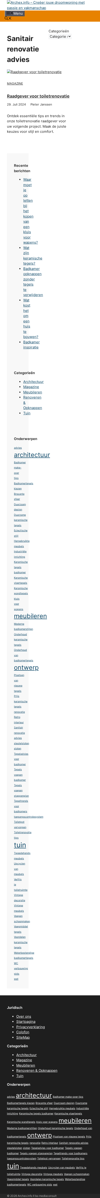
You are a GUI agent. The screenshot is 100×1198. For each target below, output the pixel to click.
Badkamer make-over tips (68, 1096)
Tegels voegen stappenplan (21, 790)
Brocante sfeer (44, 1103)
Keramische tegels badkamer (21, 567)
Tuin (26, 413)
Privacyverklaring (30, 1027)
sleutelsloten (21, 743)
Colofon (22, 1032)
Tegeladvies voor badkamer (47, 1148)
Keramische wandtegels (21, 1121)
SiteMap (23, 1037)
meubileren (30, 616)
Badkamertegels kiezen (21, 1103)
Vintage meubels (53, 1174)
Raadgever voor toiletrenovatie (38, 96)
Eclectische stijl (39, 1108)
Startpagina (25, 1021)
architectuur (32, 455)
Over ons (23, 1016)
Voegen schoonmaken (76, 1174)
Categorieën (59, 31)
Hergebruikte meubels (62, 1108)
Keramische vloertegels (68, 1113)
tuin (20, 845)
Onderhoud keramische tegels (20, 639)
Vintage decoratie (31, 1174)
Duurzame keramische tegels (20, 520)
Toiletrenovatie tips (73, 1158)
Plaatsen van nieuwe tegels (69, 1136)
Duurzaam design (64, 1103)
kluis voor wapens (18, 604)
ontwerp (26, 667)
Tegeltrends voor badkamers (70, 1153)
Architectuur (33, 381)
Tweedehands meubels (33, 1167)
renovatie (19, 711)
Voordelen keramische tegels (20, 942)
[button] (8, 19)
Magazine (15, 83)
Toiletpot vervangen (49, 1158)
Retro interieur (49, 1142)
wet (16, 978)
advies (18, 447)
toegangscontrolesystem (28, 816)
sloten (17, 748)
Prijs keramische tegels (20, 701)
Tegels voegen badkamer (20, 775)
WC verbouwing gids (21, 968)
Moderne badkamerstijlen (22, 1128)
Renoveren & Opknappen (36, 1070)
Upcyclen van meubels (61, 1167)
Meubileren (32, 392)
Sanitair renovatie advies (19, 733)
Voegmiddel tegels (18, 1179)
